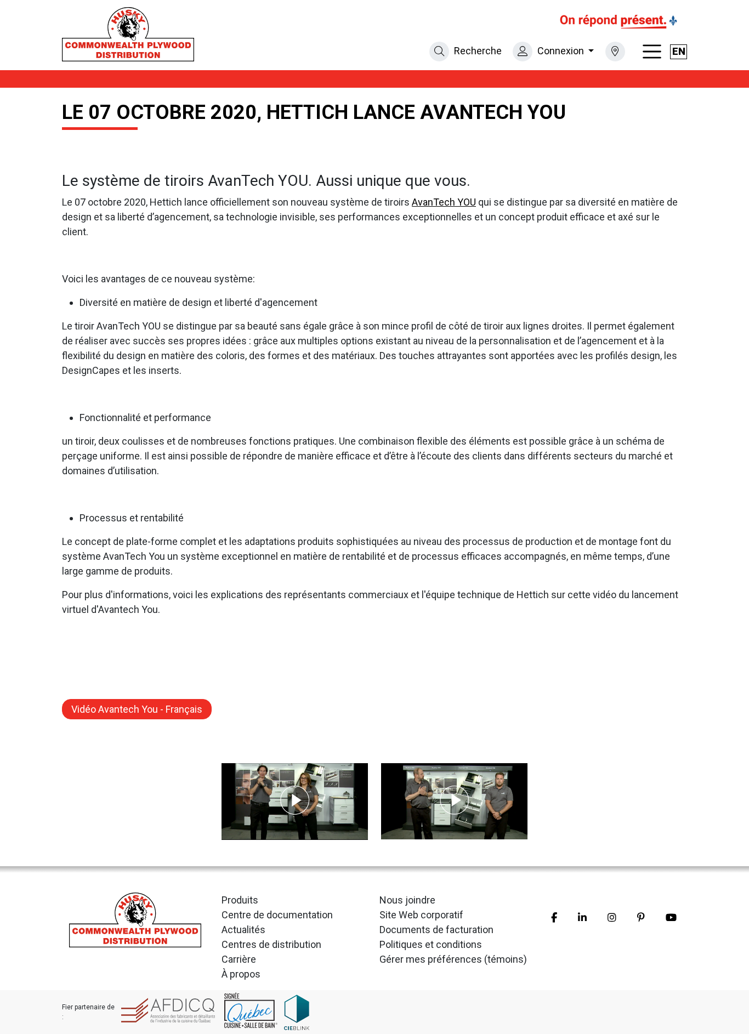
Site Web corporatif (421, 915)
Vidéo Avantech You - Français (136, 709)
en (678, 51)
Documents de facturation (436, 929)
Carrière (239, 959)
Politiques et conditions (430, 944)
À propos (241, 974)
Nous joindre (407, 900)
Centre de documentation (277, 915)
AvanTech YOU (444, 202)
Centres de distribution (271, 944)
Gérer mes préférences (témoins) (453, 959)
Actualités (243, 929)
